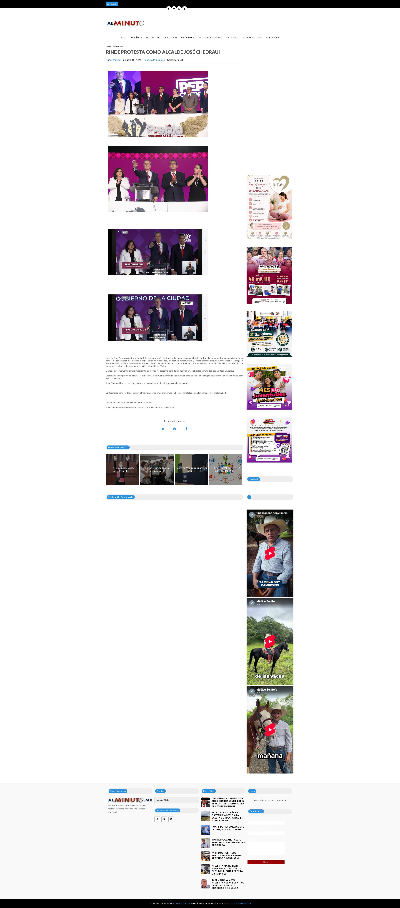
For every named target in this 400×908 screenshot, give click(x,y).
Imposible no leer (210, 37)
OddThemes (243, 903)
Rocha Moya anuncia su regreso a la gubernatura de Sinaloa (228, 842)
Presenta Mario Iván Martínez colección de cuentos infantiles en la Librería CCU (227, 870)
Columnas (170, 37)
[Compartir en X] (163, 428)
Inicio (123, 37)
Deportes (187, 37)
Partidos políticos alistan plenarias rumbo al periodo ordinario (227, 855)
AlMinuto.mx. (182, 903)
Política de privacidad (264, 800)
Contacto (281, 800)
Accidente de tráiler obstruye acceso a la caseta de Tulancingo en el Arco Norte (227, 816)
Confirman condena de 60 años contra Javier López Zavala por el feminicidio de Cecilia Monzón (228, 802)
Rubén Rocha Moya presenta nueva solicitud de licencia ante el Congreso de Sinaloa (228, 884)
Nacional (232, 37)
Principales (118, 46)
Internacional (252, 37)
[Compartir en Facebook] (186, 428)
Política (136, 37)
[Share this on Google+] (175, 428)
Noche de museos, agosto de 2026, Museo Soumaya (228, 828)
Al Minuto (115, 59)
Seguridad (153, 37)
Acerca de (273, 37)
